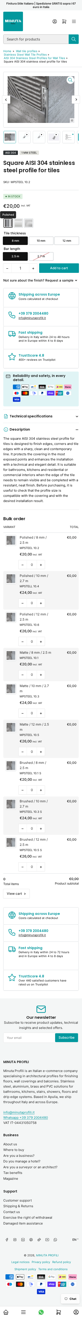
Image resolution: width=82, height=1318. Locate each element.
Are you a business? (19, 1156)
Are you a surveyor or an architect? (30, 1167)
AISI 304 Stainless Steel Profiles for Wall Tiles (34, 58)
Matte (18, 223)
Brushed (28, 223)
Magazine (10, 1178)
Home (7, 51)
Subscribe (67, 1037)
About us (10, 1144)
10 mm (41, 240)
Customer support (17, 1200)
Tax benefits (12, 1173)
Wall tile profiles (26, 51)
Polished (8, 223)
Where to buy (13, 1150)
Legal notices (20, 1262)
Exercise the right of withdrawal (27, 1217)
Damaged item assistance (23, 1223)
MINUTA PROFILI (47, 1255)
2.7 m (41, 256)
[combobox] (41, 39)
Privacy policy (41, 1262)
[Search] (74, 39)
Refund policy (61, 1262)
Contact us (11, 1212)
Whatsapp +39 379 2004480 (25, 1117)
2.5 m (15, 256)
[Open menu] (74, 21)
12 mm (67, 240)
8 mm (15, 240)
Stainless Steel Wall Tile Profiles (25, 54)
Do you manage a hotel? (21, 1161)
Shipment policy (25, 1269)
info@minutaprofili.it (19, 1112)
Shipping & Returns (18, 1206)
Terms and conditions (53, 1269)
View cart (14, 894)
